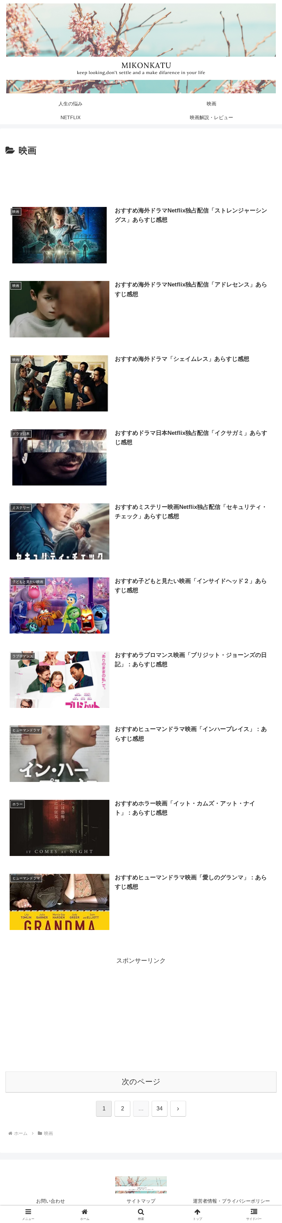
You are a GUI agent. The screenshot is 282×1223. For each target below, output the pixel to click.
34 (159, 1108)
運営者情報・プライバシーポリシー (231, 1201)
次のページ (141, 1081)
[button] (261, 998)
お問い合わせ (50, 1201)
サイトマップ (141, 1201)
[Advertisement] (141, 177)
